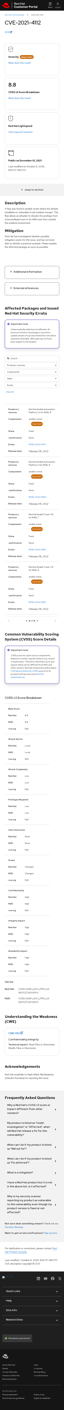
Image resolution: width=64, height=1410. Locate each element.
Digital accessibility (42, 1398)
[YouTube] (45, 1279)
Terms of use (39, 1394)
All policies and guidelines (13, 1398)
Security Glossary (14, 1227)
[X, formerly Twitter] (60, 1279)
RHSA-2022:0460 (37, 497)
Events (5, 1368)
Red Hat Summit (9, 1379)
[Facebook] (52, 1279)
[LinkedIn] (38, 1279)
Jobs (36, 1365)
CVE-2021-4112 (37, 15)
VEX (7, 32)
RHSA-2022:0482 (37, 549)
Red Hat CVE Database (14, 15)
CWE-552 (14, 1033)
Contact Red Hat (9, 1372)
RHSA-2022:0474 (37, 444)
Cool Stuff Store (41, 1375)
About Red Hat (8, 1365)
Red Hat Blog (39, 1372)
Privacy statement (10, 1394)
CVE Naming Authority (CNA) (24, 671)
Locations (38, 1368)
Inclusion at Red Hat (10, 1375)
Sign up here (50, 1233)
